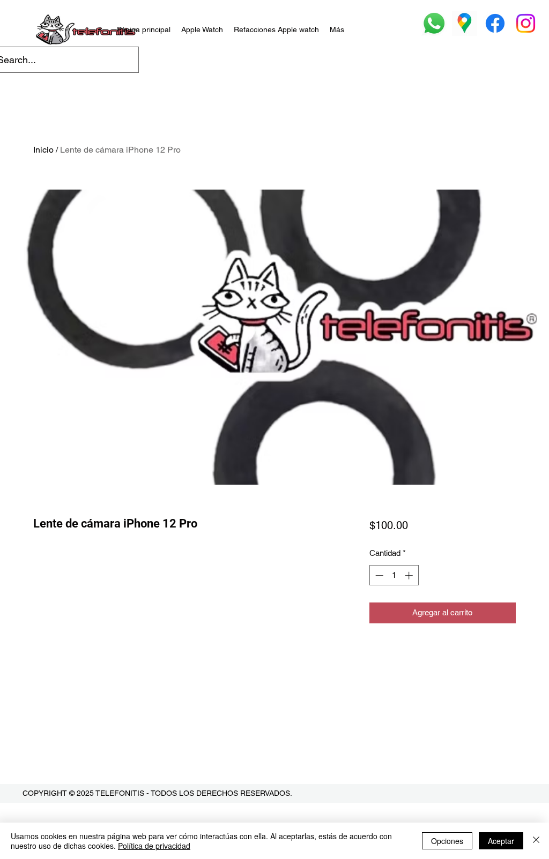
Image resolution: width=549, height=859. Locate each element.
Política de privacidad (154, 845)
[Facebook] (495, 23)
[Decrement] (378, 575)
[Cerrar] (536, 840)
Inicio (43, 150)
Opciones (447, 840)
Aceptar (501, 840)
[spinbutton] (394, 575)
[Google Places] (464, 23)
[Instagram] (525, 23)
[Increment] (410, 575)
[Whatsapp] (434, 23)
